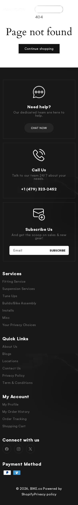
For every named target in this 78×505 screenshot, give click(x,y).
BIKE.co (36, 489)
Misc (6, 318)
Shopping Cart (14, 426)
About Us (9, 347)
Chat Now (39, 128)
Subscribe (57, 250)
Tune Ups (9, 296)
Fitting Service (14, 281)
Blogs (6, 354)
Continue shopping (39, 49)
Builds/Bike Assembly (19, 303)
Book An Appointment (49, 9)
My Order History (16, 412)
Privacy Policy (13, 375)
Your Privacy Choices (19, 325)
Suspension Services (18, 289)
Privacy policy (45, 494)
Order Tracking (14, 419)
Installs (8, 310)
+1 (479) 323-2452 (39, 189)
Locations (10, 361)
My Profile (10, 404)
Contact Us (11, 368)
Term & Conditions (17, 383)
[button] (73, 9)
